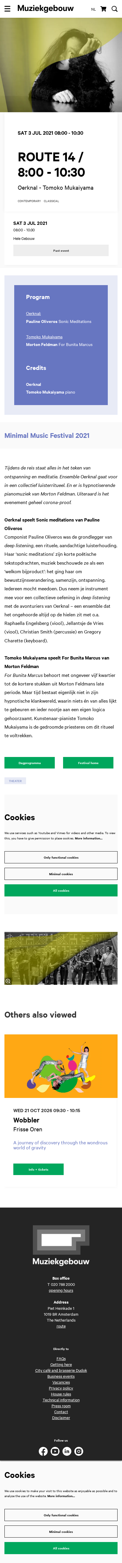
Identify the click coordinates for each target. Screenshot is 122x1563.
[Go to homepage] (46, 9)
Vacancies (61, 1382)
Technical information (61, 1399)
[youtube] (55, 1451)
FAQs (61, 1358)
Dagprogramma (30, 763)
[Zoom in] (8, 981)
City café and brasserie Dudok (61, 1370)
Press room (61, 1405)
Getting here (61, 1364)
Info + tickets (38, 1169)
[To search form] (115, 8)
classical (51, 201)
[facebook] (43, 1451)
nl (93, 9)
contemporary (29, 201)
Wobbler (26, 1120)
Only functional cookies (61, 857)
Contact (61, 1411)
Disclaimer (61, 1417)
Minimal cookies (61, 874)
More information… (88, 838)
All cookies (61, 890)
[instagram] (78, 1451)
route (61, 1325)
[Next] (113, 1110)
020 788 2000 (63, 1284)
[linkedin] (66, 1451)
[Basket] (103, 8)
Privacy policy (61, 1387)
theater (15, 781)
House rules (61, 1393)
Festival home (88, 763)
